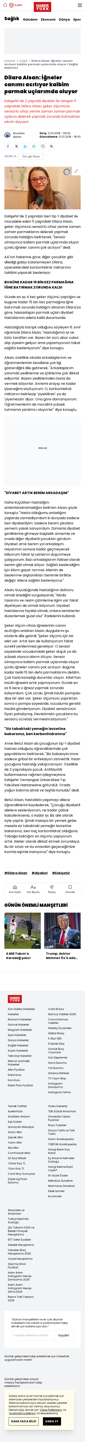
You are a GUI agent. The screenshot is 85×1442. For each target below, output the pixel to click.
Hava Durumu (57, 1063)
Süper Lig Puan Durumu (17, 1180)
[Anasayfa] (15, 999)
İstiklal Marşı (56, 1033)
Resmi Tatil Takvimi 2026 (21, 1298)
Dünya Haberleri (18, 1040)
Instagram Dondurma (55, 1085)
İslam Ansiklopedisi (61, 1139)
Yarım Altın (15, 1142)
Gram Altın (15, 1132)
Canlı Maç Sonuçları (21, 1174)
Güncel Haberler (18, 1024)
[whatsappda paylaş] (34, 146)
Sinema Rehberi (58, 1073)
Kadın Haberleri (18, 1050)
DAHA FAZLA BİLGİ (23, 1421)
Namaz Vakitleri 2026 (62, 1014)
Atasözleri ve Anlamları (16, 1211)
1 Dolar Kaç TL (17, 1163)
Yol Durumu (55, 1068)
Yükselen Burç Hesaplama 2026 (19, 1251)
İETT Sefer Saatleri (19, 1239)
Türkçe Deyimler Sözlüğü (18, 1220)
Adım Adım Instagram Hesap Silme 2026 (19, 1288)
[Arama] (5, 5)
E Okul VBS (55, 1038)
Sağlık (11, 19)
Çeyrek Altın (15, 1137)
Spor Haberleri (17, 1035)
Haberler (9, 61)
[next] (78, 937)
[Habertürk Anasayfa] (42, 6)
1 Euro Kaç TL (16, 1168)
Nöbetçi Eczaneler (59, 1028)
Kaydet (63, 1335)
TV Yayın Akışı (57, 1078)
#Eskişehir (61, 873)
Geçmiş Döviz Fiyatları (17, 1265)
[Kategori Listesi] (80, 5)
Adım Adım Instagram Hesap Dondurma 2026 (19, 1276)
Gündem (30, 19)
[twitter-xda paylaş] (16, 146)
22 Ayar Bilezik (17, 1158)
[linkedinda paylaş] (25, 146)
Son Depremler (57, 1057)
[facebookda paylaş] (7, 146)
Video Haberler (57, 1106)
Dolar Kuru (14, 1075)
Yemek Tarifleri (17, 1106)
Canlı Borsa (56, 1009)
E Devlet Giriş (56, 1044)
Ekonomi (48, 19)
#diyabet (40, 873)
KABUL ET (52, 1421)
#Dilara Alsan (15, 873)
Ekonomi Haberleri (19, 1019)
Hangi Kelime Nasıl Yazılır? (60, 1168)
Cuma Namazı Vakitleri (58, 1021)
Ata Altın (13, 1148)
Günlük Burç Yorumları (56, 1050)
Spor (77, 19)
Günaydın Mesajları (21, 1127)
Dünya (64, 19)
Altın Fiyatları (16, 1070)
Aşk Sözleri (15, 1122)
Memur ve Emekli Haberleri (19, 1062)
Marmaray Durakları (61, 1186)
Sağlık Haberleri (18, 1045)
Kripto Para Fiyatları (20, 1085)
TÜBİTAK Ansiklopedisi (62, 1144)
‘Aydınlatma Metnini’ (22, 1413)
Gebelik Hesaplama (21, 1245)
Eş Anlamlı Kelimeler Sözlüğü (61, 1159)
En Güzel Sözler (58, 1175)
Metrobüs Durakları (60, 1181)
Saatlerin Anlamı (19, 1116)
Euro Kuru (14, 1080)
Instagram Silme (59, 1092)
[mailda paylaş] (42, 146)
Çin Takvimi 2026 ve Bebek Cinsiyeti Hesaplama (21, 1231)
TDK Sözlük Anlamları (62, 1111)
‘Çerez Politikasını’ (50, 1410)
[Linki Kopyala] (51, 146)
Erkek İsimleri (56, 1191)
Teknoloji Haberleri (20, 1056)
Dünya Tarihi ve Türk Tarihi (61, 1132)
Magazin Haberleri (20, 1030)
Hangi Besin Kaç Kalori (59, 1151)
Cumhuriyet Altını (19, 1153)
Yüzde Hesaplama (20, 1259)
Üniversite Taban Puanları (59, 1118)
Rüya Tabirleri (57, 1125)
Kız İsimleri (55, 1196)
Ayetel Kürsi (15, 1111)
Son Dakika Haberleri (21, 1009)
